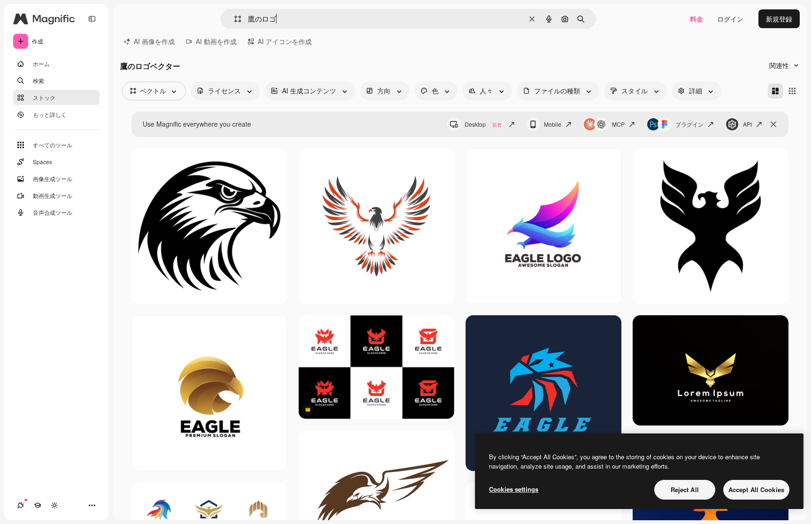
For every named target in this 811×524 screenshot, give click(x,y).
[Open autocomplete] (234, 19)
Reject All (685, 489)
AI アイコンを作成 (285, 41)
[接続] (20, 505)
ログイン (730, 18)
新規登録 (779, 18)
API (747, 124)
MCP (618, 124)
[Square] (792, 91)
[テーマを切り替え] (54, 505)
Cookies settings (513, 489)
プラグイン (689, 124)
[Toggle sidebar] (91, 18)
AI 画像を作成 (154, 41)
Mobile (552, 124)
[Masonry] (775, 91)
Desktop (483, 124)
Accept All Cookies (756, 489)
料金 (696, 18)
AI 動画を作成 (216, 41)
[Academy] (37, 505)
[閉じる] (773, 124)
